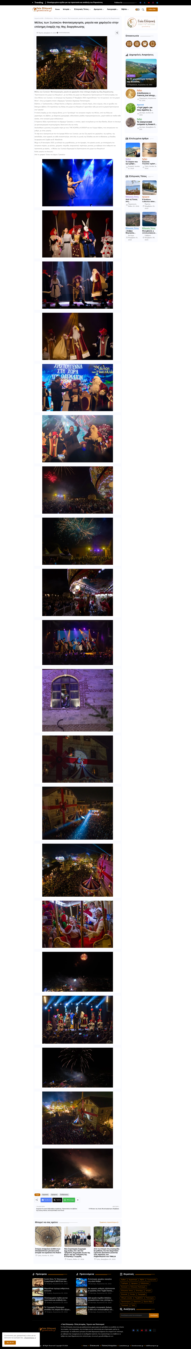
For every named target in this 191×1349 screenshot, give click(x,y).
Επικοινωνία (94, 1345)
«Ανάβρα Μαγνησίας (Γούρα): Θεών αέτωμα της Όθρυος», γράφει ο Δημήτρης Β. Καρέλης (132, 232)
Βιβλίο (124, 9)
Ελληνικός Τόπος (81, 9)
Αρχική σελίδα (39, 18)
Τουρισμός (124, 1305)
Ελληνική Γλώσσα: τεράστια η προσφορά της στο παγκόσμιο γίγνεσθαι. (149, 163)
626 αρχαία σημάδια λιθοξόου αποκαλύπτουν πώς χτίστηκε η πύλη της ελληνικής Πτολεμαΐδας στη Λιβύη (101, 1299)
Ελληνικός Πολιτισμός (138, 1287)
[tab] (57, 9)
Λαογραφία (111, 9)
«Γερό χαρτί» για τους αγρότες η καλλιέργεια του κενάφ (144, 109)
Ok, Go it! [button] (10, 1342)
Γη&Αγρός (124, 1283)
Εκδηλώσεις (49, 18)
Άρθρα (123, 1279)
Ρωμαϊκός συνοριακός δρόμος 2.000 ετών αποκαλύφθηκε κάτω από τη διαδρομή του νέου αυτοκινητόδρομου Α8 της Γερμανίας (101, 1309)
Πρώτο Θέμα (148, 1301)
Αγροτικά (45, 1194)
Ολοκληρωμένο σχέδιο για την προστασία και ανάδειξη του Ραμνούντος (56, 1299)
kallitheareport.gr (152, 1345)
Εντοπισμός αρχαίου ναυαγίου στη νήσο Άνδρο (100, 1280)
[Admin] (154, 1330)
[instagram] (153, 2)
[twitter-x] (144, 2)
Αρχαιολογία (133, 1279)
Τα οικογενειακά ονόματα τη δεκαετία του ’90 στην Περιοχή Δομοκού (146, 123)
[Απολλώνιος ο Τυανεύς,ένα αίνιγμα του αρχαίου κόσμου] (131, 94)
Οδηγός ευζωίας (126, 1298)
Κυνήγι (132, 1294)
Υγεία (133, 1305)
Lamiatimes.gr (124, 1345)
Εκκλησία (124, 1287)
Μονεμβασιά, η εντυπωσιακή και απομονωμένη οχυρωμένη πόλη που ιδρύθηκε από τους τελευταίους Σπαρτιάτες (149, 232)
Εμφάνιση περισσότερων (108, 1222)
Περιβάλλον (139, 1298)
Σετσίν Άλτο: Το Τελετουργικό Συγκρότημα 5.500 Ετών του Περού (55, 1280)
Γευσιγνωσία (151, 1279)
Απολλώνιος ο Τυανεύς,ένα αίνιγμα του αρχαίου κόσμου (146, 94)
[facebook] (140, 2)
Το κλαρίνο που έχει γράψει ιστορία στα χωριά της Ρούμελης (133, 163)
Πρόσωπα (137, 1301)
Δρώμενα (98, 9)
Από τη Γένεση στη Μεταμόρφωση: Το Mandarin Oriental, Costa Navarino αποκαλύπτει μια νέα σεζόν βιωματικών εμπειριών (132, 201)
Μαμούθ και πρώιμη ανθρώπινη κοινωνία (56, 1290)
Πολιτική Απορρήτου (109, 1345)
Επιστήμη (139, 1290)
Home (57, 9)
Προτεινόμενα (126, 1301)
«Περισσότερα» (29, 1338)
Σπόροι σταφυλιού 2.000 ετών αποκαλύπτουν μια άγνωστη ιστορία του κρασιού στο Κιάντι (48, 1251)
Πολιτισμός (150, 1298)
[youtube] (148, 2)
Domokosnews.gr (137, 1345)
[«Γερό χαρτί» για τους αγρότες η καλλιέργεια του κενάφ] (131, 108)
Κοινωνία (124, 1294)
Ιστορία (66, 9)
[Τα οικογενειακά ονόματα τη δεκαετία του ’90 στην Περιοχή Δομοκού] (131, 122)
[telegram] (157, 2)
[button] (137, 9)
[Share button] (78, 1200)
